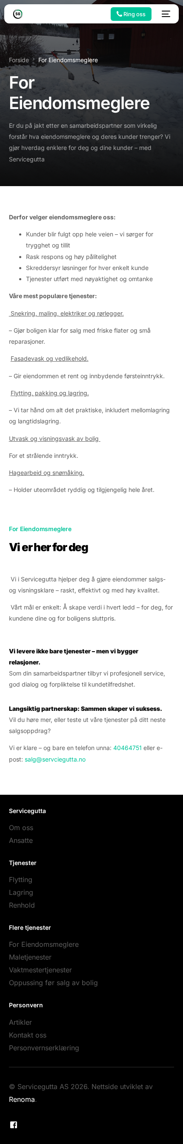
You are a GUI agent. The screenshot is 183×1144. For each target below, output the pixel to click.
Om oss (21, 827)
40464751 (127, 747)
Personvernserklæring (44, 1047)
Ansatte (21, 840)
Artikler (20, 1022)
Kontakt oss (27, 1035)
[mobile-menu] (165, 14)
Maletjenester (30, 957)
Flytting (20, 879)
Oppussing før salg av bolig (53, 982)
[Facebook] (13, 1124)
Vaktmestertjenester (40, 970)
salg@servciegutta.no (55, 759)
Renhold (22, 905)
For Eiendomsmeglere (44, 944)
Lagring (21, 892)
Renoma (22, 1099)
